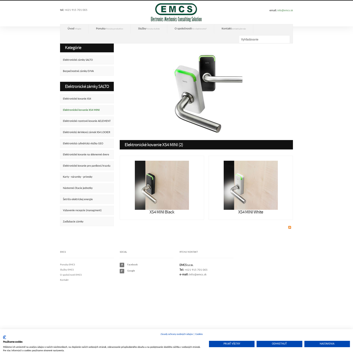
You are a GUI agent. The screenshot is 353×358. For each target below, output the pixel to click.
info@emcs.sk (285, 10)
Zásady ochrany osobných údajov (177, 334)
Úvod (74, 28)
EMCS (176, 12)
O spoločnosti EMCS (71, 275)
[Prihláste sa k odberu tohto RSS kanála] (289, 227)
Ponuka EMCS (67, 264)
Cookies (199, 334)
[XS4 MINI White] (251, 185)
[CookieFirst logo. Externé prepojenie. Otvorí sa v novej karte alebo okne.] (4, 337)
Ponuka (109, 28)
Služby (149, 28)
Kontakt (234, 28)
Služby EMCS (67, 269)
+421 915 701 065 (76, 10)
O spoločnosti (191, 28)
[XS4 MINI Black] (162, 185)
